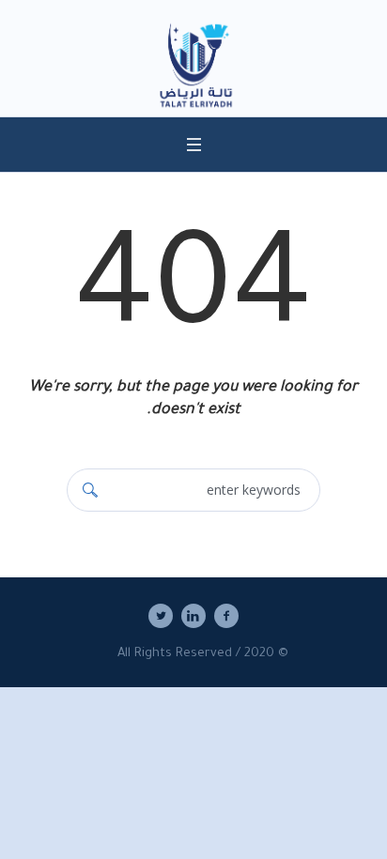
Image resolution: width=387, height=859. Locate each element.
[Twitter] (160, 616)
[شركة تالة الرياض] (193, 67)
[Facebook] (226, 616)
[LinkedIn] (193, 616)
